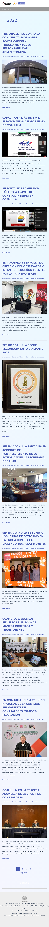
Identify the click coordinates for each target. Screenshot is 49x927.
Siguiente (24, 873)
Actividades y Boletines (10, 57)
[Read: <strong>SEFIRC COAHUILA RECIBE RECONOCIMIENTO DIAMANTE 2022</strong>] (24, 386)
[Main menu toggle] (44, 3)
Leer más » (6, 107)
